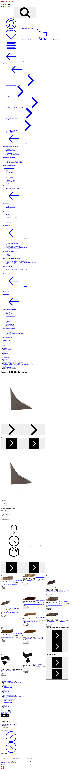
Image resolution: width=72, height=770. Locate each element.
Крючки (8, 312)
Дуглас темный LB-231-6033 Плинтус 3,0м (33, 604)
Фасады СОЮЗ (10, 177)
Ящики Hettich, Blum (11, 335)
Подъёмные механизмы (12, 322)
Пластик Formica (6, 291)
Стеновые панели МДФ (12, 243)
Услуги (5, 352)
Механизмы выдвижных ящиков (9, 328)
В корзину (3, 588)
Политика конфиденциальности (11, 724)
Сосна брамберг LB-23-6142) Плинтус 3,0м (33, 621)
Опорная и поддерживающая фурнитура (10, 318)
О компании (6, 351)
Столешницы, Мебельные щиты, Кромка (10, 146)
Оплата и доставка (7, 349)
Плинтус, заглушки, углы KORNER (14, 162)
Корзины (8, 331)
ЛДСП (7, 170)
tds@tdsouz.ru (4, 713)
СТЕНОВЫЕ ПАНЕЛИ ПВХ (8, 266)
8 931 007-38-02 (4, 6)
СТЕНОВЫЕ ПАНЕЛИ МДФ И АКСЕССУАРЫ (11, 240)
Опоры (8, 321)
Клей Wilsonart (6, 294)
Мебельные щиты (10, 150)
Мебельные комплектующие (13, 85)
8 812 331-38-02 (4, 4)
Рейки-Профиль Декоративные (13, 263)
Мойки (8, 96)
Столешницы (9, 149)
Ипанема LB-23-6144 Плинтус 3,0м (9, 612)
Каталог (5, 63)
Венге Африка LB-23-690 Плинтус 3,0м (55, 591)
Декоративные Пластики (12, 118)
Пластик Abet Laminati (7, 288)
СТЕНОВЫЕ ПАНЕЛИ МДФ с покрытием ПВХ (11, 258)
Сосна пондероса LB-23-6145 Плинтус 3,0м (56, 621)
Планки (8, 160)
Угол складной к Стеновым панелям (15, 244)
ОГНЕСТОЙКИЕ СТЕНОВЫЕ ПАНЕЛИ (10, 251)
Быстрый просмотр (17, 580)
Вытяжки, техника (10, 131)
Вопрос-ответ (6, 691)
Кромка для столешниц (11, 151)
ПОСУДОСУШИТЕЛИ (7, 337)
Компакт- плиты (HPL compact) (9, 165)
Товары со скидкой (8, 348)
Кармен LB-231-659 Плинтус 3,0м (54, 605)
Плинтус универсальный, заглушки (14, 161)
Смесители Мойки (6, 225)
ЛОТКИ (4, 345)
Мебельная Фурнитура (11, 130)
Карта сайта (6, 725)
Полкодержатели (10, 324)
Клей (7, 119)
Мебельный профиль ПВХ (12, 188)
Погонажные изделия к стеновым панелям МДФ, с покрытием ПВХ (22, 262)
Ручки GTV (9, 314)
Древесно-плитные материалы (8, 168)
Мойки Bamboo (6, 211)
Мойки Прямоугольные (12, 209)
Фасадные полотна (10, 181)
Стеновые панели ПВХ (11, 270)
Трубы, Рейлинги (10, 325)
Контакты (5, 353)
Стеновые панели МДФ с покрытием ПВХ (16, 261)
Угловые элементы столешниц (13, 154)
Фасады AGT (9, 179)
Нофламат (8, 255)
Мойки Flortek (6, 203)
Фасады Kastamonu (10, 180)
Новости (5, 354)
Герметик (8, 222)
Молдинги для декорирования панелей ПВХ (17, 269)
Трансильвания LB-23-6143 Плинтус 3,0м (33, 638)
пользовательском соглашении (8, 762)
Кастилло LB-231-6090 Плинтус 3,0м (9, 637)
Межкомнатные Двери (7, 273)
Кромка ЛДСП (9, 172)
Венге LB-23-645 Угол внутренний (9, 670)
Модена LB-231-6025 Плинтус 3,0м (31, 580)
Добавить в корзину (5, 519)
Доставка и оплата (7, 687)
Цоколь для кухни (10, 316)
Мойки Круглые (10, 206)
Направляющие (10, 332)
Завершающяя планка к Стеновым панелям (16, 247)
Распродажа (9, 183)
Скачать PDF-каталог (8, 357)
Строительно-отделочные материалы (15, 107)
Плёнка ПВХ (9, 132)
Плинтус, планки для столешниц (9, 157)
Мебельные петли (6, 340)
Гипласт (8, 254)
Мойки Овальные (10, 207)
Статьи (5, 689)
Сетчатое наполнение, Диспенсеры (14, 333)
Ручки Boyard (9, 313)
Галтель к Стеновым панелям (13, 246)
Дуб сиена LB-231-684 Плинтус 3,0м (9, 584)
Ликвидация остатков (11, 153)
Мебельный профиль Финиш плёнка (15, 189)
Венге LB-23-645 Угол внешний (31, 668)
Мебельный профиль (7, 185)
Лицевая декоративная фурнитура (9, 309)
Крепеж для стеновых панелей (13, 248)
